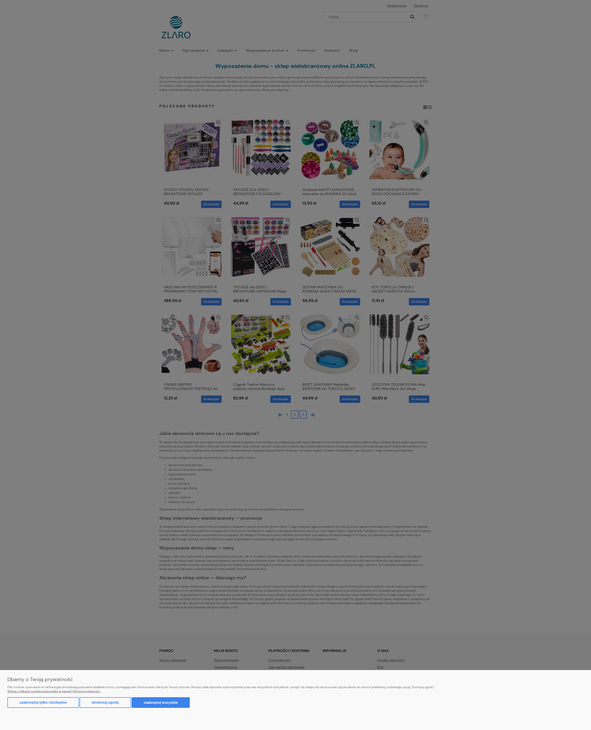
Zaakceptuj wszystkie (161, 702)
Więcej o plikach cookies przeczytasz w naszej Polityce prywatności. (53, 691)
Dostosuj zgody (105, 702)
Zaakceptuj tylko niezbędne (43, 702)
